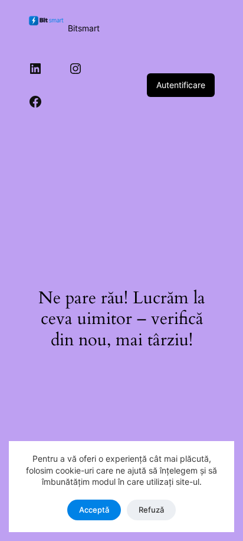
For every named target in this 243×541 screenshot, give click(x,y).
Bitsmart (84, 28)
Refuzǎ (151, 509)
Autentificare (180, 85)
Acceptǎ (94, 509)
